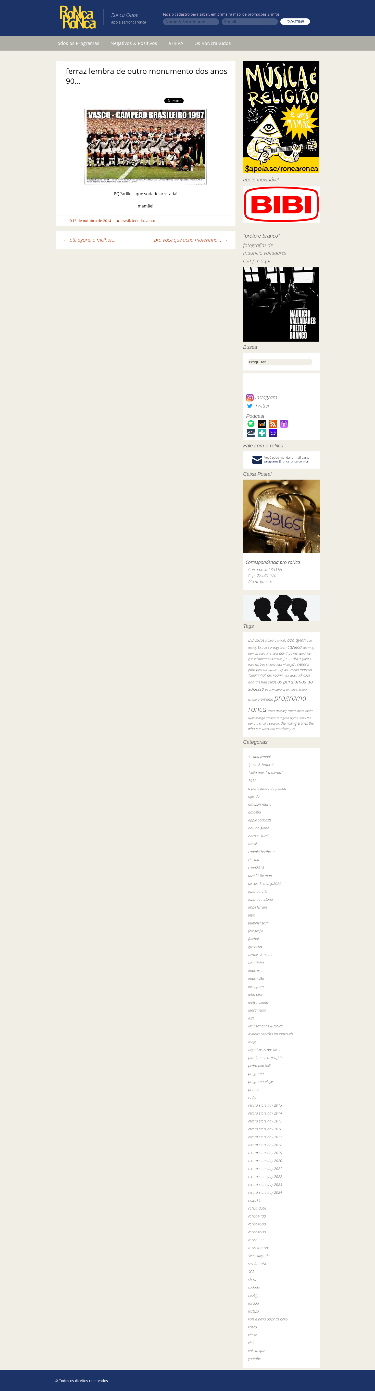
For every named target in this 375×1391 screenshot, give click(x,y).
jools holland (258, 1002)
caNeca (295, 647)
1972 (252, 780)
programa (265, 699)
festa (251, 915)
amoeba (254, 812)
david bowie (288, 653)
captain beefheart (261, 851)
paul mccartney (275, 689)
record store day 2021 (265, 1168)
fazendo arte (257, 891)
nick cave (289, 675)
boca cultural (258, 835)
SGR (251, 1271)
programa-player (261, 1081)
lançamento (257, 1010)
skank (302, 718)
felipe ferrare (257, 907)
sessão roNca (258, 1263)
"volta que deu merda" (265, 772)
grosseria (255, 946)
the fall (261, 723)
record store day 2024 (265, 1192)
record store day (277, 711)
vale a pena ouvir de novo (268, 1319)
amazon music (259, 804)
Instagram (265, 397)
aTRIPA (175, 43)
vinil (251, 1342)
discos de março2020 (264, 883)
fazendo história (260, 899)
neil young (275, 675)
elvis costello (275, 659)
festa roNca (292, 658)
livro (251, 1018)
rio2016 (254, 1200)
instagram (256, 986)
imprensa (255, 970)
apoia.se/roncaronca (128, 22)
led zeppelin (270, 670)
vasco (150, 220)
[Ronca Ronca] (78, 18)
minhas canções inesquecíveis (270, 1033)
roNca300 (256, 1239)
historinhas (256, 962)
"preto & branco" (261, 764)
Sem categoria (259, 1255)
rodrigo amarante (267, 718)
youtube (254, 1358)
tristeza (253, 1311)
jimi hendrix (300, 664)
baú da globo (258, 828)
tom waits (262, 729)
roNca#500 (257, 1224)
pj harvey (292, 689)
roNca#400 (257, 1216)
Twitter (262, 405)
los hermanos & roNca (265, 1026)
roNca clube (257, 1208)
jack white (283, 664)
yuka (292, 729)
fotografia (255, 931)
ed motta (260, 659)
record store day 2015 (265, 1121)
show (252, 1279)
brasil (125, 220)
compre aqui (256, 260)
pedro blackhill (259, 1065)
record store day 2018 (265, 1144)
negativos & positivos (264, 1049)
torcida (138, 220)
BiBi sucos (256, 640)
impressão (256, 978)
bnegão (281, 640)
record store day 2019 (265, 1152)
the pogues (273, 723)
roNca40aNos (258, 1247)
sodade (253, 1287)
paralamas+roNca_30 (265, 1057)
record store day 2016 (265, 1129)
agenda (254, 796)
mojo (252, 1041)
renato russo (296, 711)
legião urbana (289, 670)
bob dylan (296, 640)
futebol (253, 938)
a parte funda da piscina (267, 788)
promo (253, 1089)
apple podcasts (259, 820)
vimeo (252, 1334)
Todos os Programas (77, 43)
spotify (253, 1295)
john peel (255, 669)
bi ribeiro (270, 640)
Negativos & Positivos (133, 43)
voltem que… (257, 1350)
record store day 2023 (265, 1184)
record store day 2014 (265, 1113)
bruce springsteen (272, 647)
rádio (252, 1097)
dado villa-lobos (268, 653)
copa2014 (256, 867)
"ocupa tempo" (259, 756)
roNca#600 (257, 1232)
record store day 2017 (265, 1136)
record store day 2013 (265, 1105)
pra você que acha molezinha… (191, 239)
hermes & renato (260, 954)
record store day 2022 (265, 1176)
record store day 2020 (265, 1160)
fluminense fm (259, 923)
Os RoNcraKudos (212, 43)
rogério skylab (289, 718)
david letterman (260, 875)
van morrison (279, 729)
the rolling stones (294, 723)
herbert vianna (265, 664)
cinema (253, 859)
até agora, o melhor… (89, 239)
